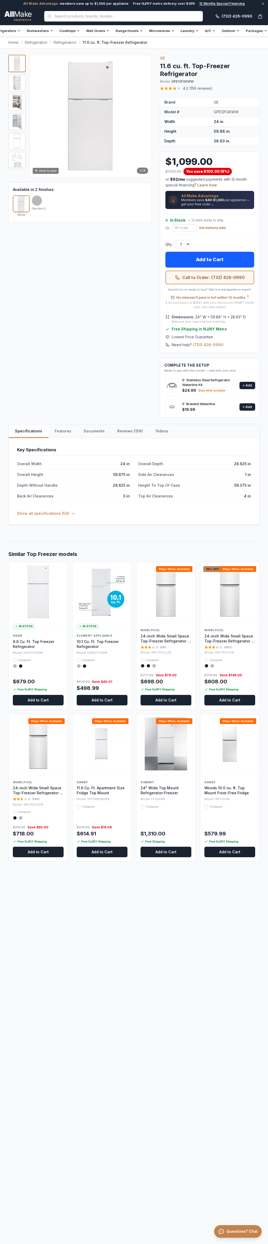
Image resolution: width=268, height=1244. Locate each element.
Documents (94, 431)
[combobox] (123, 16)
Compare (24, 660)
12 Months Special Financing (222, 4)
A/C (208, 31)
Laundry (187, 31)
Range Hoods (127, 31)
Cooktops (67, 31)
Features (63, 431)
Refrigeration (36, 42)
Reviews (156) (130, 431)
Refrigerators (65, 42)
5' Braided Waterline (198, 404)
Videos (161, 431)
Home (13, 42)
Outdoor (228, 31)
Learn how (207, 185)
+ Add (247, 385)
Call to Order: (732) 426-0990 (213, 277)
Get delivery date (212, 228)
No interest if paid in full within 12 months (212, 297)
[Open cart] (260, 16)
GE (162, 58)
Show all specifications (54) (43, 513)
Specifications (28, 431)
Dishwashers (38, 31)
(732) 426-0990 (208, 344)
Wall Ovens (95, 31)
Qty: (169, 244)
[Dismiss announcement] (263, 4)
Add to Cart (210, 259)
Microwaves (159, 31)
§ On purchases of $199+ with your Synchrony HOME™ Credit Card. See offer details (210, 305)
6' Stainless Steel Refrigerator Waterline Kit (206, 382)
